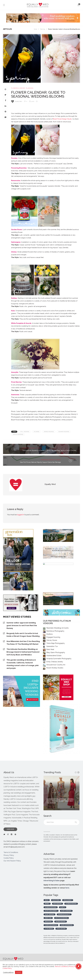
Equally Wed (18, 101)
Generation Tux (52, 646)
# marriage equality (64, 914)
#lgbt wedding (49, 914)
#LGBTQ (62, 907)
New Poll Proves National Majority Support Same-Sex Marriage (40, 462)
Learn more (10, 829)
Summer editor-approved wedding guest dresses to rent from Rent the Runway (22, 625)
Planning (42, 29)
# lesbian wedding (71, 903)
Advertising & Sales (52, 881)
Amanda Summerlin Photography (58, 659)
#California (56, 900)
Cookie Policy (9, 858)
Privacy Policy (9, 855)
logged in (20, 515)
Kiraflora (49, 634)
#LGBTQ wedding (66, 910)
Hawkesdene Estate (53, 656)
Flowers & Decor (18, 88)
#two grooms (61, 928)
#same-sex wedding (66, 925)
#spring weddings (49, 431)
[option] (61, 793)
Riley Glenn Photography (55, 652)
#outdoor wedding (61, 917)
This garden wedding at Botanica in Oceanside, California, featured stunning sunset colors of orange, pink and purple (23, 664)
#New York (48, 917)
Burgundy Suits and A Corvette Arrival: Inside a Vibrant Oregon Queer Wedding (23, 634)
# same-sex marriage (51, 925)
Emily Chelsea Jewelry (54, 662)
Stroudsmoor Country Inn (55, 665)
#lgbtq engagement (51, 910)
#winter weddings (18, 434)
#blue (46, 900)
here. (67, 888)
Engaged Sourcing (53, 637)
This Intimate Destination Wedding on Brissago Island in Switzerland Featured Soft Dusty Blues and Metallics (23, 652)
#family (47, 903)
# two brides (49, 928)
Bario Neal (50, 649)
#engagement (68, 900)
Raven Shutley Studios (54, 668)
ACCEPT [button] (18, 972)
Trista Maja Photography (55, 643)
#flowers (36, 431)
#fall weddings (24, 431)
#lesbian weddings (50, 907)
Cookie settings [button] (8, 972)
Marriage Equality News (32, 448)
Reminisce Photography (55, 631)
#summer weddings (63, 431)
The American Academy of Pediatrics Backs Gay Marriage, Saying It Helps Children (49, 450)
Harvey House (51, 640)
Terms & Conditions (11, 852)
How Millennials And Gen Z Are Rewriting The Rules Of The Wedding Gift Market (23, 642)
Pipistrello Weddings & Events (57, 628)
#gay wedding (57, 903)
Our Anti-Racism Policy (12, 861)
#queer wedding (60, 921)
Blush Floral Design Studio (62, 119)
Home (35, 29)
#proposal (48, 921)
